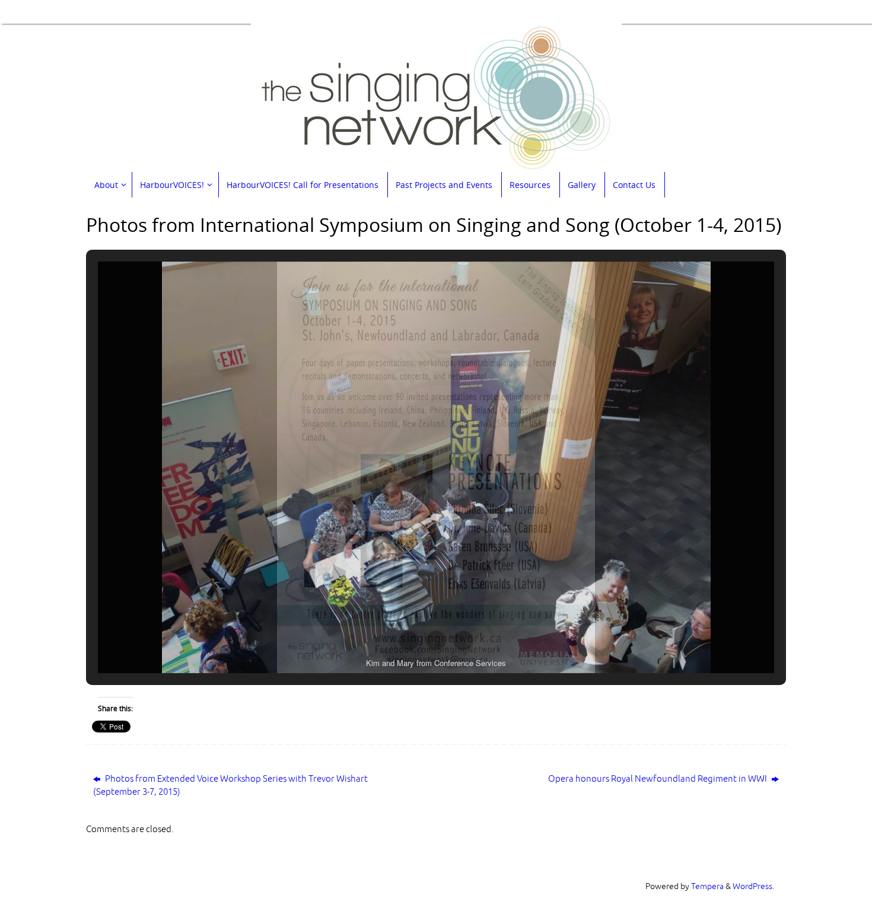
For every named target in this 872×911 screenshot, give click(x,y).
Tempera (707, 886)
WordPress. (753, 886)
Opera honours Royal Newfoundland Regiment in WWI (658, 779)
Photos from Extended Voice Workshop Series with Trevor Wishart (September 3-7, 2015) (230, 785)
